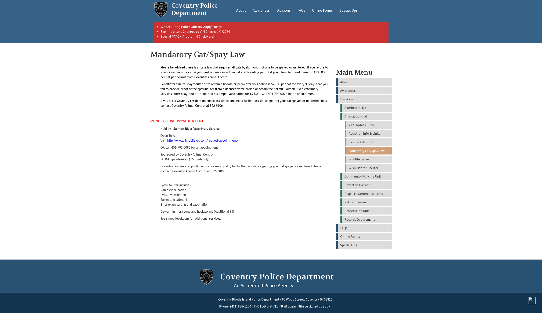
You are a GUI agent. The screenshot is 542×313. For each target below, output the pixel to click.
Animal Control (355, 116)
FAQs (301, 10)
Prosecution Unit (356, 211)
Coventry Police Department (277, 276)
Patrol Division (355, 202)
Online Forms (322, 10)
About (241, 10)
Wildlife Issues (359, 159)
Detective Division (357, 185)
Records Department (359, 219)
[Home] (160, 9)
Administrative (355, 107)
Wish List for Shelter (363, 168)
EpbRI (327, 306)
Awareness (261, 10)
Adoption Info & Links (364, 133)
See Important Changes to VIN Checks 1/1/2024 (195, 31)
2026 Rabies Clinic (362, 125)
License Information (363, 142)
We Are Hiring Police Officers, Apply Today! (191, 27)
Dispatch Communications (363, 193)
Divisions (283, 10)
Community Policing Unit (362, 176)
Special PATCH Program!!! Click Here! (187, 36)
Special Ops (349, 10)
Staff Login (288, 306)
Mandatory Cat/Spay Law (366, 151)
